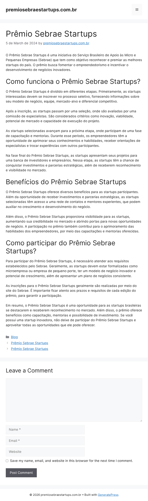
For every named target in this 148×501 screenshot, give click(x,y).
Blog (14, 337)
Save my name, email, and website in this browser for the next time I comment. (71, 461)
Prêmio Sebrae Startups (29, 343)
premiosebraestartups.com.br (41, 10)
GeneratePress (108, 495)
